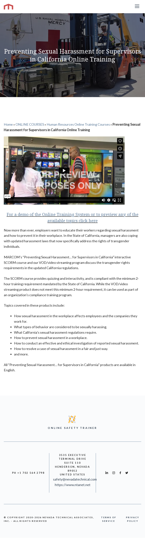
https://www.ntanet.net (72, 485)
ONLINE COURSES (29, 124)
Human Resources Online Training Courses (78, 124)
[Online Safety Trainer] (8, 6)
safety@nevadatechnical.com (75, 479)
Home (8, 124)
